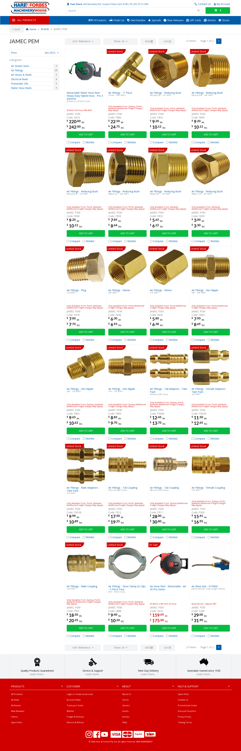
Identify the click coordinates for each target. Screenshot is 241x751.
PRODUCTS (17, 686)
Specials (156, 20)
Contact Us (183, 699)
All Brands (16, 705)
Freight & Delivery (75, 716)
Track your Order (75, 705)
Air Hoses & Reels (21, 74)
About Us (126, 694)
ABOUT (126, 686)
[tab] (35, 52)
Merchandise (137, 20)
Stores (225, 20)
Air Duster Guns (20, 66)
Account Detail (74, 699)
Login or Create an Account (80, 694)
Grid (147, 41)
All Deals (15, 699)
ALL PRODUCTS (26, 20)
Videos (14, 716)
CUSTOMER (73, 686)
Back (17, 29)
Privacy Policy (184, 716)
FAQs (124, 722)
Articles (211, 20)
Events (125, 711)
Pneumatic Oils (19, 83)
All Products (17, 694)
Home (32, 29)
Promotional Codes (187, 705)
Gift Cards (195, 20)
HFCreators (99, 20)
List (166, 41)
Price (33, 52)
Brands (45, 29)
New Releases (175, 20)
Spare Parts (16, 722)
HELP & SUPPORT (188, 686)
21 (56, 70)
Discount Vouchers (187, 711)
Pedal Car (118, 20)
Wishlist (70, 711)
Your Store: (76, 4)
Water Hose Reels (21, 88)
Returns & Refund (75, 722)
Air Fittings (17, 70)
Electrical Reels (19, 79)
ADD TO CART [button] (86, 134)
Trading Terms (185, 722)
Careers (126, 705)
